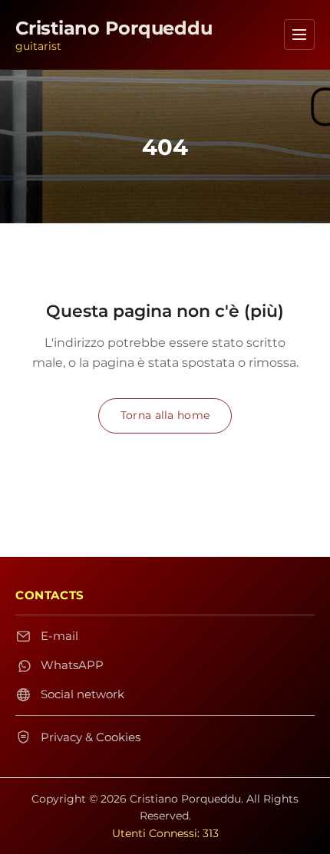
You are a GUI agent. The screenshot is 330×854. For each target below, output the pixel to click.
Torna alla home (165, 415)
